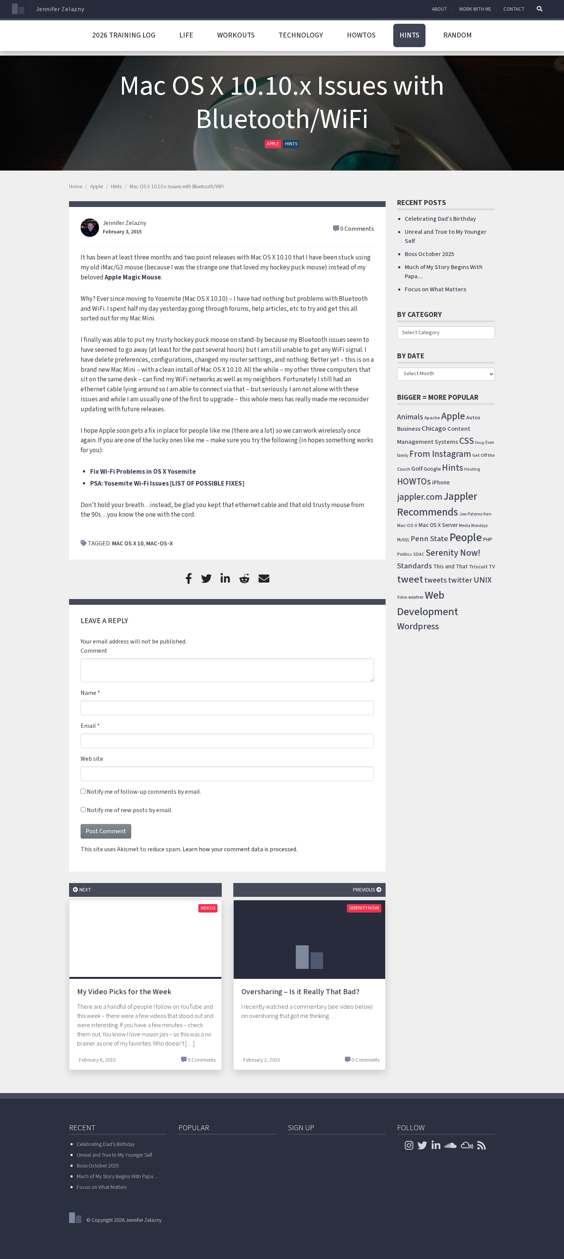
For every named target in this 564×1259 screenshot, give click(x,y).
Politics (404, 554)
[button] (539, 8)
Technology (301, 35)
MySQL (403, 540)
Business (409, 428)
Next (84, 889)
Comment (94, 651)
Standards (414, 565)
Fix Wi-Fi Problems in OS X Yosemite (143, 471)
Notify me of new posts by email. (129, 810)
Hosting (472, 469)
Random (457, 35)
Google (432, 469)
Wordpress (418, 626)
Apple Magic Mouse (133, 277)
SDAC (418, 554)
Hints (409, 35)
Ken (487, 514)
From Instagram (440, 454)
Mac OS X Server (438, 525)
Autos (473, 418)
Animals (410, 417)
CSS (466, 441)
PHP (487, 539)
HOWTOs (361, 35)
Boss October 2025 (429, 254)
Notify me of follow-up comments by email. (144, 792)
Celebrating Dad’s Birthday (440, 219)
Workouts (236, 35)
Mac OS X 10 (127, 543)
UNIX (482, 580)
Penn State (429, 538)
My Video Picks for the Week (124, 992)
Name (88, 693)
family (402, 455)
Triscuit (478, 567)
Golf (416, 468)
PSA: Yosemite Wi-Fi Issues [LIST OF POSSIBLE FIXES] (167, 483)
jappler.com (419, 497)
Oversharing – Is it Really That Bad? (300, 992)
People (465, 538)
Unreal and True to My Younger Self (114, 1155)
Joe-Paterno (470, 514)
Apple (273, 144)
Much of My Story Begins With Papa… (117, 1176)
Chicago (434, 428)
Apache (432, 417)
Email (88, 726)
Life (186, 35)
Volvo (402, 597)
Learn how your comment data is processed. (240, 849)
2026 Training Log (123, 35)
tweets (435, 580)
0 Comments (357, 229)
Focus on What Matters (435, 289)
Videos (208, 908)
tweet (410, 579)
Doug (479, 442)
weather (416, 597)
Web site (92, 759)
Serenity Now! (364, 908)
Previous (364, 889)
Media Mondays (473, 525)
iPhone (441, 482)
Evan (489, 442)
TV (492, 567)
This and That (450, 567)
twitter (460, 580)
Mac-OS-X (159, 543)
